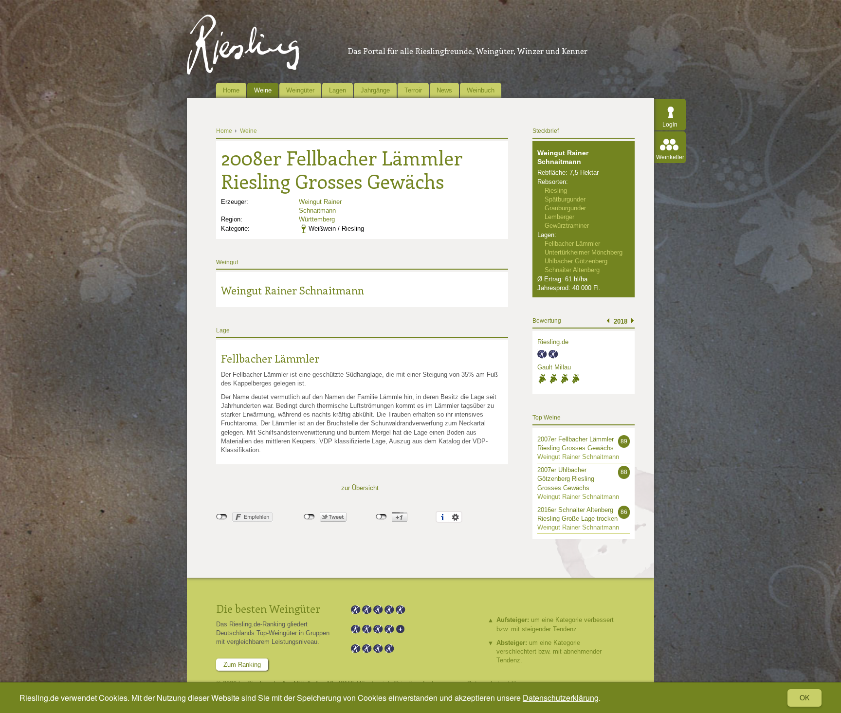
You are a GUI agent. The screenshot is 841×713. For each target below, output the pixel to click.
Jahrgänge (375, 90)
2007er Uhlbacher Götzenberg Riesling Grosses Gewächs (565, 478)
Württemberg (317, 219)
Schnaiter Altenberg (572, 270)
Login (669, 124)
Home (231, 90)
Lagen (337, 90)
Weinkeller (670, 157)
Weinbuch (480, 90)
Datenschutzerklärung (561, 697)
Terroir (413, 90)
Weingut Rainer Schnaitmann (292, 290)
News (444, 90)
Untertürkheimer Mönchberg (583, 252)
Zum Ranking (242, 664)
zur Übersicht (360, 488)
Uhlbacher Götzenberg (576, 261)
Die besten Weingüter (268, 608)
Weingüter (300, 90)
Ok (804, 697)
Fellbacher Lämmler (270, 358)
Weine (263, 90)
